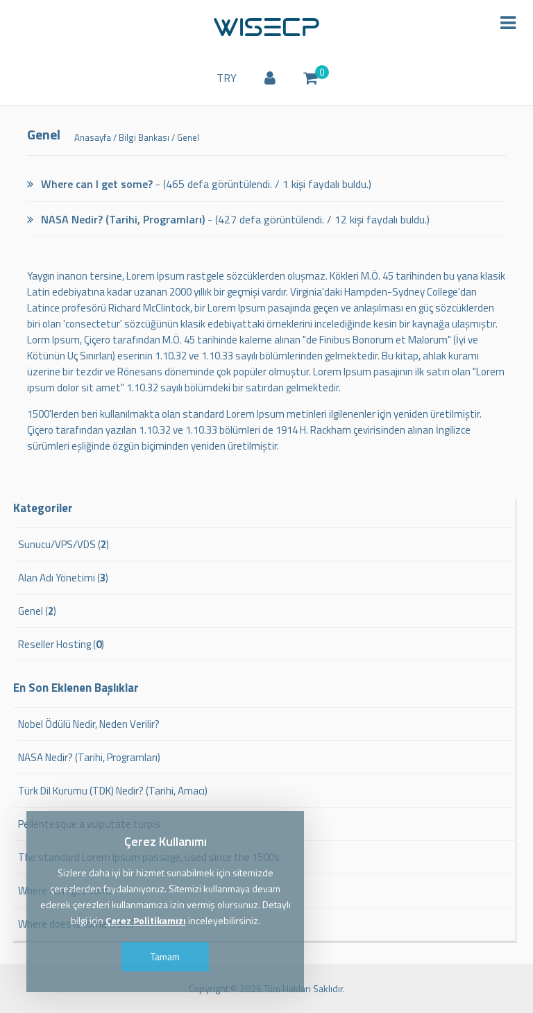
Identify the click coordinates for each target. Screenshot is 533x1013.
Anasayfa (92, 137)
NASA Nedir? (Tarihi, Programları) (121, 219)
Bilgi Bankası (144, 137)
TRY (227, 77)
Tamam (165, 956)
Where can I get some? (95, 184)
